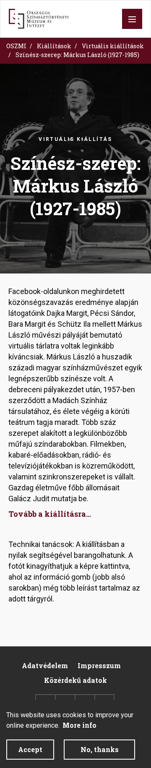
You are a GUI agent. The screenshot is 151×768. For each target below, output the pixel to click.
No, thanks (100, 749)
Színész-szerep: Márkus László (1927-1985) (77, 55)
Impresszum (99, 665)
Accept (30, 749)
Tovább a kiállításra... (49, 514)
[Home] (38, 19)
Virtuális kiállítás (75, 139)
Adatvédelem (45, 665)
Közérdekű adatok (75, 680)
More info (79, 725)
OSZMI (16, 46)
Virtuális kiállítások (113, 46)
